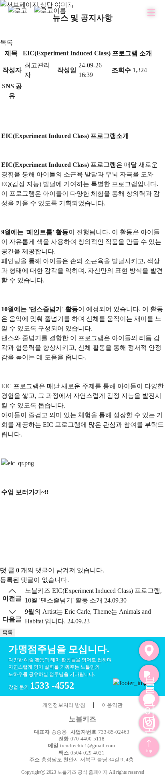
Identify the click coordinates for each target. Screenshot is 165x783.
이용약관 (112, 705)
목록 (6, 42)
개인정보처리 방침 (63, 705)
